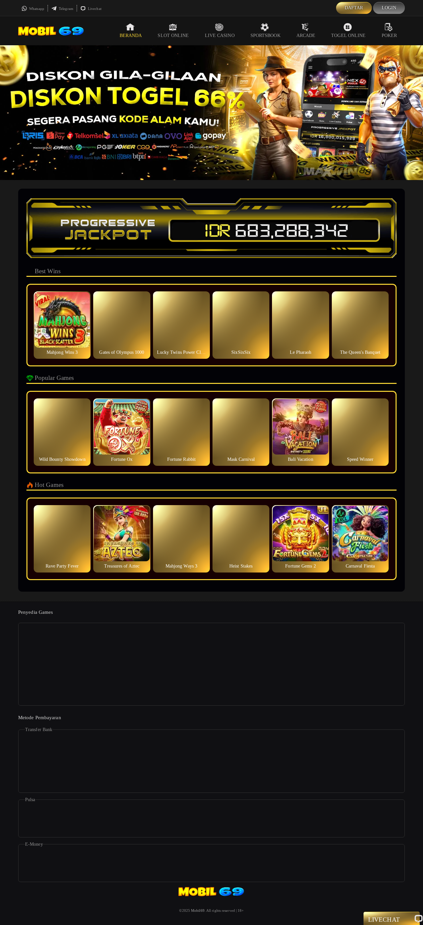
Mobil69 (198, 910)
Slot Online (173, 35)
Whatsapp (36, 9)
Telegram (65, 9)
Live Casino (220, 35)
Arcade (306, 35)
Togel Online (348, 35)
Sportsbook (265, 35)
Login (389, 7)
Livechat (94, 9)
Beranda (131, 35)
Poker (389, 35)
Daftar (354, 7)
